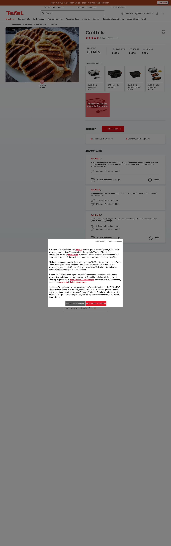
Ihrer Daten (73, 254)
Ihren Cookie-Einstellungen (82, 279)
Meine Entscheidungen (75, 303)
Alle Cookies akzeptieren (96, 303)
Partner (78, 249)
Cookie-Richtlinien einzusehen (72, 282)
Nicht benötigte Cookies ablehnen (108, 241)
